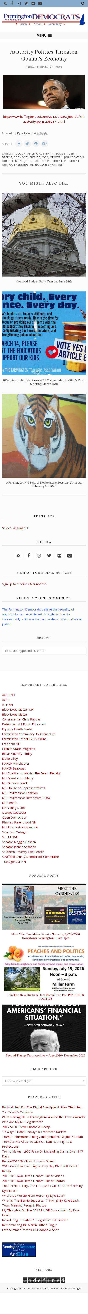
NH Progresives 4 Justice (20, 827)
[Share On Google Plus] (44, 143)
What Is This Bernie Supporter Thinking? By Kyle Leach (40, 1200)
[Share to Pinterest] (36, 143)
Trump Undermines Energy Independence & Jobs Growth (42, 1137)
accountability (25, 153)
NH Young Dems (14, 807)
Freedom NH (11, 744)
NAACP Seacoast (14, 768)
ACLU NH (8, 695)
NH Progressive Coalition (20, 793)
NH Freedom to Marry (18, 778)
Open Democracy (14, 817)
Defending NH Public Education (24, 724)
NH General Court (14, 783)
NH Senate (9, 803)
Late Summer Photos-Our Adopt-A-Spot (30, 1230)
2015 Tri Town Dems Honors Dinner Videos (33, 1176)
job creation (74, 157)
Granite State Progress (18, 749)
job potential (12, 161)
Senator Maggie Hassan (19, 842)
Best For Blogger (72, 1288)
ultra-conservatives (46, 164)
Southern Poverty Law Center (23, 852)
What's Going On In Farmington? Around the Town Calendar (44, 1117)
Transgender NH (14, 861)
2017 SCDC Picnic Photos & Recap (26, 1127)
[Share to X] (27, 143)
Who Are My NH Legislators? (22, 1122)
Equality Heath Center (17, 729)
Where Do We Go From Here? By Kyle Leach (33, 1195)
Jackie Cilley (10, 758)
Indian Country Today (17, 754)
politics (39, 161)
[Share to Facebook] (19, 143)
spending (21, 164)
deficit (7, 157)
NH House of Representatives (23, 788)
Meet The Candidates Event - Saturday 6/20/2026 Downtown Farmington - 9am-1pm (45, 936)
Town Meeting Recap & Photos (24, 1205)
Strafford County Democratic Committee (30, 857)
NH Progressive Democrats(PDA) (26, 798)
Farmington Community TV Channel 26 (28, 734)
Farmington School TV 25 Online (24, 739)
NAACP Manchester (15, 763)
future (35, 157)
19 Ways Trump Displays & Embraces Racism (34, 1132)
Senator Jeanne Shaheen (19, 847)
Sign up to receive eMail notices (24, 584)
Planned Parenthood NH (19, 822)
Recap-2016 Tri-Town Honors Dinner (28, 1161)
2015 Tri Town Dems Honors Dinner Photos (33, 1181)
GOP (45, 157)
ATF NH (7, 704)
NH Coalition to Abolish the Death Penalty (31, 773)
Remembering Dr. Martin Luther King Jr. (29, 1225)
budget (61, 153)
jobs (28, 161)
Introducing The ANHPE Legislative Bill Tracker (35, 1220)
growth (56, 157)
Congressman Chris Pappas (21, 719)
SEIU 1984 (9, 837)
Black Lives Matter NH (18, 709)
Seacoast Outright (15, 832)
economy (21, 157)
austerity (46, 153)
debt (72, 153)
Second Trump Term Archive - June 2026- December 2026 (45, 1055)
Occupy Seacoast (14, 812)
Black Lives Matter (15, 714)
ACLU (6, 700)
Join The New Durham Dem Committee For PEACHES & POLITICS (45, 996)
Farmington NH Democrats (33, 1288)
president (54, 161)
